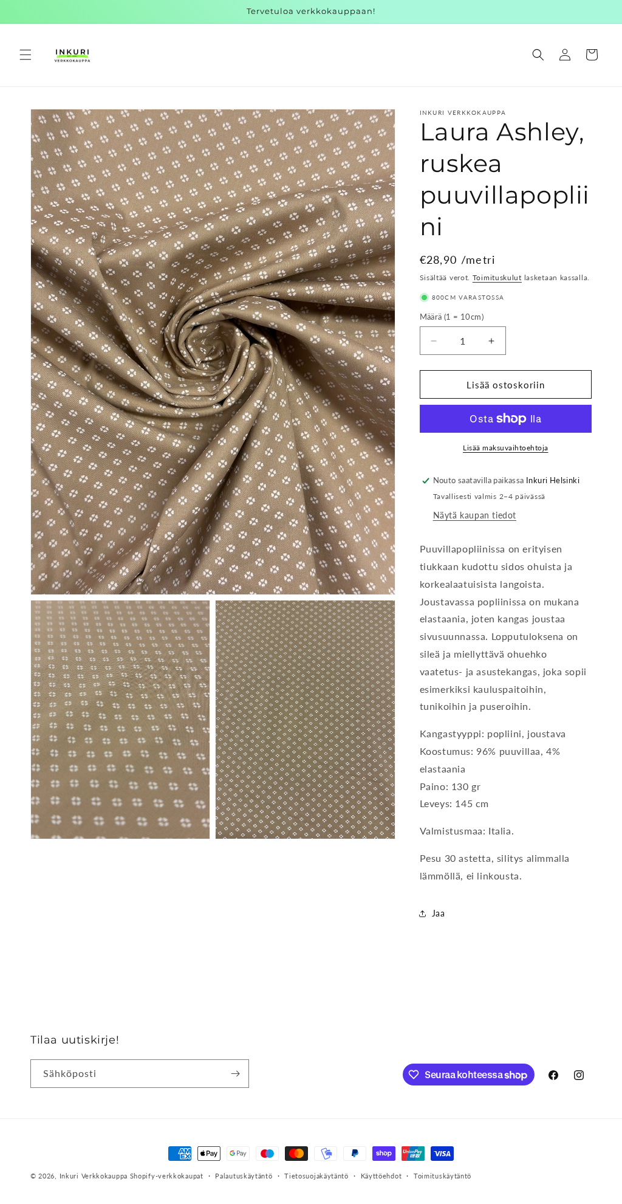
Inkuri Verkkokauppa (94, 1176)
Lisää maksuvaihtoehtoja (506, 447)
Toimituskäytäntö (442, 1176)
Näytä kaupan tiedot (474, 515)
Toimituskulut (497, 277)
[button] (25, 54)
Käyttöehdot (381, 1176)
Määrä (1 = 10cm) (452, 317)
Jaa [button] (438, 913)
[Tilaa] (235, 1073)
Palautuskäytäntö (243, 1176)
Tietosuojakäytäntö (316, 1176)
